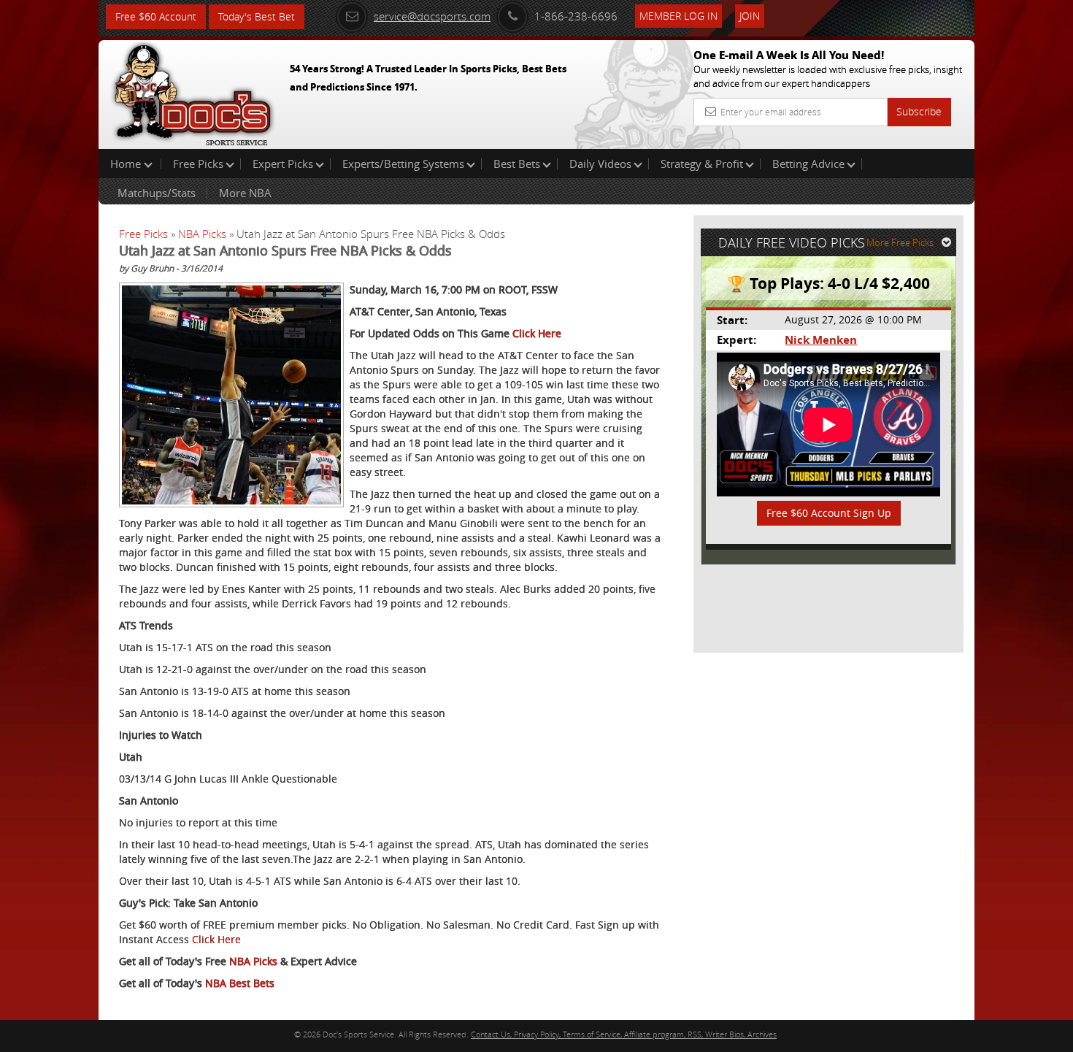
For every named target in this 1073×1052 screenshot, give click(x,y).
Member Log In (678, 16)
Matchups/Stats (157, 192)
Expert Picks (283, 163)
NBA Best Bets (239, 983)
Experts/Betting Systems (403, 163)
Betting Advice (808, 163)
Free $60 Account (155, 16)
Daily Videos (600, 163)
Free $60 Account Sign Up (828, 513)
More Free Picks (900, 242)
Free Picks (198, 163)
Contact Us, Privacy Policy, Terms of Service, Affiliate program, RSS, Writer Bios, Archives (624, 1034)
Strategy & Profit (702, 163)
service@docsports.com (432, 16)
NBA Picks (202, 233)
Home (127, 163)
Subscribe (919, 111)
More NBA (245, 192)
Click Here (536, 333)
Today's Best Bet (256, 16)
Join (749, 16)
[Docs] (192, 91)
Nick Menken (821, 340)
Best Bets (516, 163)
